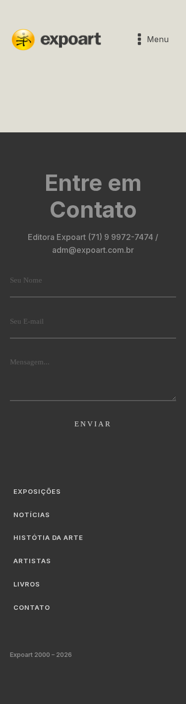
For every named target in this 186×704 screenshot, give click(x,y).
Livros (26, 584)
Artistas (32, 561)
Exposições (37, 491)
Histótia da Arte (48, 537)
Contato (31, 607)
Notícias (31, 515)
